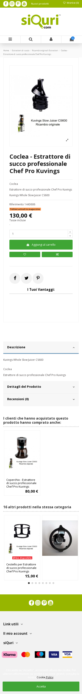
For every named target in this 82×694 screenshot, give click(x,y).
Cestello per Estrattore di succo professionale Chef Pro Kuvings (21, 567)
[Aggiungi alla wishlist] (24, 254)
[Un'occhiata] (27, 475)
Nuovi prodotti (40, 3)
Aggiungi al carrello (44, 245)
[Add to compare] (57, 254)
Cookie (45, 677)
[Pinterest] (38, 278)
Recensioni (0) (18, 399)
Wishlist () (72, 2)
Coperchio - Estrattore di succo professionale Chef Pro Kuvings (21, 483)
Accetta (41, 686)
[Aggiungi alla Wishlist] (17, 475)
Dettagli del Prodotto (24, 386)
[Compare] (22, 475)
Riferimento (16, 204)
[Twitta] (26, 278)
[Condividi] (15, 278)
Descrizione (16, 347)
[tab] (41, 348)
